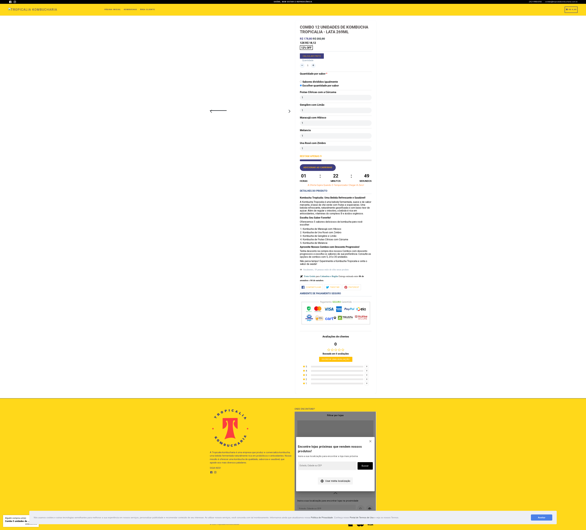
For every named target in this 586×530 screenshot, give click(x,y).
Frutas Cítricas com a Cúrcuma (318, 92)
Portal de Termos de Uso (362, 517)
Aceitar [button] (541, 517)
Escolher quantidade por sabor (320, 85)
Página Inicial (113, 10)
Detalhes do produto (313, 190)
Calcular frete (312, 56)
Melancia (305, 130)
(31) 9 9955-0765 (535, 2)
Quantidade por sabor (313, 73)
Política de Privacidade (322, 517)
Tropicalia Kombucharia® (228, 524)
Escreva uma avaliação (336, 359)
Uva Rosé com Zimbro (313, 143)
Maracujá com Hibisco (313, 117)
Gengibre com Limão (312, 104)
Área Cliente (147, 10)
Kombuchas (130, 10)
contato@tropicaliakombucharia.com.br (561, 2)
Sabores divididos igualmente (320, 81)
